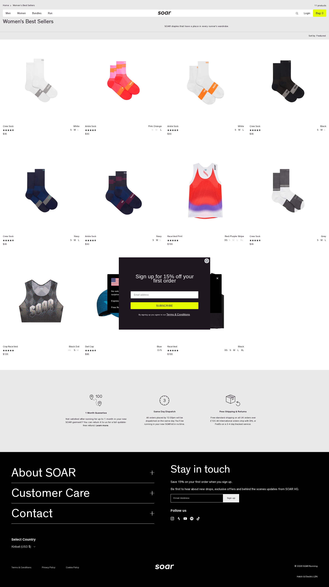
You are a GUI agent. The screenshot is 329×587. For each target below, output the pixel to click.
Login (308, 13)
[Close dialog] (207, 261)
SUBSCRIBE (164, 305)
